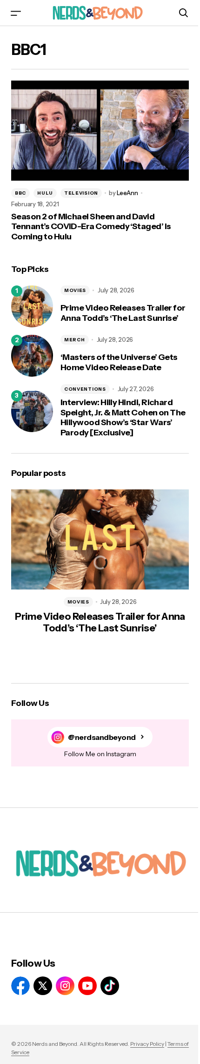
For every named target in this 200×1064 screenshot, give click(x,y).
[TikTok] (109, 985)
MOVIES (75, 290)
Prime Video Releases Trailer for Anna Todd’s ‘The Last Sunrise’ (123, 313)
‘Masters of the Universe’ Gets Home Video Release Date (119, 362)
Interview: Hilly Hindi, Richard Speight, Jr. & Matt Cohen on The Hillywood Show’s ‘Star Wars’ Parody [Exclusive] (123, 418)
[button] (16, 13)
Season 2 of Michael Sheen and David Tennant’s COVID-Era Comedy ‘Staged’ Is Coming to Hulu (91, 227)
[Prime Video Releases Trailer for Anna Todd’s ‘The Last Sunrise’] (32, 306)
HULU (45, 193)
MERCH (74, 340)
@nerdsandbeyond (102, 737)
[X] (42, 985)
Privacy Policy (147, 1043)
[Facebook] (20, 985)
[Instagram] (65, 985)
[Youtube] (87, 985)
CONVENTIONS (85, 389)
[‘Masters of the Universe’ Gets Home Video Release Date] (32, 356)
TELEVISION (81, 193)
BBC (20, 193)
